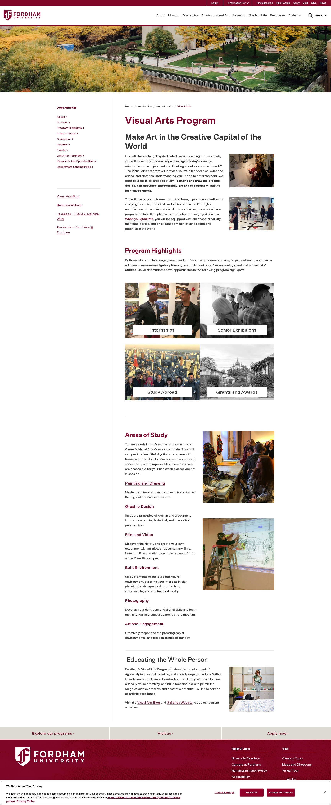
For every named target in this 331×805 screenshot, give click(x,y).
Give (314, 3)
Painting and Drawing (145, 483)
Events (61, 150)
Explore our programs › (53, 733)
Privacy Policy (26, 801)
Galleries (62, 144)
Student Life (258, 15)
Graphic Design (139, 506)
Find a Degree (265, 3)
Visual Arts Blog (68, 196)
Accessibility (241, 777)
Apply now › (277, 733)
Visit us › (165, 733)
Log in (214, 3)
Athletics (294, 15)
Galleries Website (69, 205)
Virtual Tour (290, 770)
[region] (165, 792)
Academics (190, 15)
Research (239, 15)
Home (129, 106)
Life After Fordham (69, 155)
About (160, 15)
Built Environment (142, 567)
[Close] (325, 792)
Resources (277, 15)
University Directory (246, 758)
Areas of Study (66, 133)
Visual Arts (184, 106)
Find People (283, 3)
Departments (164, 106)
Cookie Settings (224, 792)
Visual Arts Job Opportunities (75, 161)
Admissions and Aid (215, 15)
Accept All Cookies (280, 792)
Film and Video (139, 534)
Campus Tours (292, 758)
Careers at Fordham (246, 764)
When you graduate (139, 219)
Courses (62, 122)
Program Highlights (69, 128)
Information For (237, 3)
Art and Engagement (144, 624)
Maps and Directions (296, 764)
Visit (305, 3)
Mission (173, 15)
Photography (137, 600)
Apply (296, 3)
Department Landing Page (74, 166)
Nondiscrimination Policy (249, 770)
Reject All (252, 792)
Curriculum (64, 139)
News (323, 3)
